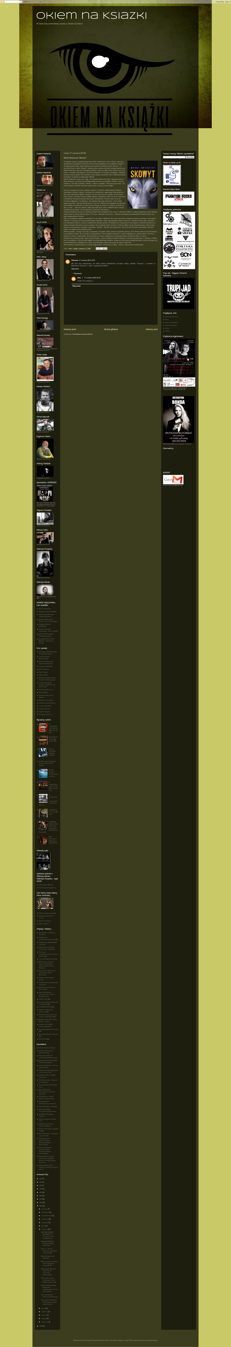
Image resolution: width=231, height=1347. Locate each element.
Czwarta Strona (171, 316)
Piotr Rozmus (44, 669)
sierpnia (44, 1222)
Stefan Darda (44, 711)
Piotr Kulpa (43, 672)
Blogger (154, 1340)
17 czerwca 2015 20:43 (92, 278)
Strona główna (111, 329)
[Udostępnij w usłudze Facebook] (104, 248)
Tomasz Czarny (45, 714)
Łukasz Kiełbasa (45, 666)
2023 (41, 1178)
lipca (43, 1226)
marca (44, 1315)
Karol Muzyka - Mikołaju (48, 1106)
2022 (41, 1182)
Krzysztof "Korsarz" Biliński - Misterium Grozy (46, 641)
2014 (40, 1326)
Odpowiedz (75, 269)
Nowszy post (70, 329)
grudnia (44, 1209)
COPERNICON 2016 (46, 1007)
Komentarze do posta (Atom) (83, 334)
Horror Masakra (171, 322)
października (46, 1215)
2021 (40, 1185)
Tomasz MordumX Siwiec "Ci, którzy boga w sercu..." (48, 1167)
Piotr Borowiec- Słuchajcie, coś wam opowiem (47, 1092)
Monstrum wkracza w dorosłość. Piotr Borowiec (47, 973)
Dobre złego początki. (47, 913)
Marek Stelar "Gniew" (47, 1048)
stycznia (45, 1322)
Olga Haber (43, 675)
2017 (40, 1199)
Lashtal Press (171, 325)
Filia (166, 319)
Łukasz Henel (44, 709)
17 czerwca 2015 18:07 (87, 260)
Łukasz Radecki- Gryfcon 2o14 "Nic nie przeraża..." (47, 685)
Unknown (74, 260)
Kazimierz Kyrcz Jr (46, 689)
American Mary (45, 921)
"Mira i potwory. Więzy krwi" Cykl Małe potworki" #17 (49, 1263)
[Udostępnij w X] (101, 248)
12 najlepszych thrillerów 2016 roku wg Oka (53, 728)
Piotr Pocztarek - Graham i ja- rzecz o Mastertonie (47, 994)
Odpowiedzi (78, 273)
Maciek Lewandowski (47, 703)
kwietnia (44, 1311)
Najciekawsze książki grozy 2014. (53, 739)
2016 (40, 1202)
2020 (41, 1189)
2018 (40, 1195)
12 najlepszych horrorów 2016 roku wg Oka (53, 786)
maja (43, 1308)
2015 (40, 1206)
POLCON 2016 (44, 1039)
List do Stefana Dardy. (48, 959)
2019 (40, 1192)
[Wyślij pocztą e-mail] (97, 248)
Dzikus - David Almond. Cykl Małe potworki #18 (49, 1251)
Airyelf (126, 1340)
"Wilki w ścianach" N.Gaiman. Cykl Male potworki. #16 (48, 1280)
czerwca (44, 1229)
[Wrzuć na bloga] (99, 248)
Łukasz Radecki (45, 706)
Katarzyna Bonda (46, 885)
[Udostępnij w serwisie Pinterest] (106, 248)
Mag (167, 328)
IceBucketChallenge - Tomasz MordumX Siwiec (47, 763)
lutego (44, 1318)
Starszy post (152, 329)
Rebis (167, 331)
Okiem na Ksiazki (91, 16)
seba (79, 278)
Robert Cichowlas (46, 700)
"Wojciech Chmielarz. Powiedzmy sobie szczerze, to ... (49, 1302)
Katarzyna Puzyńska (47, 887)
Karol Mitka (43, 692)
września (45, 1219)
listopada (45, 1212)
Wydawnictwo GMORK (48, 611)
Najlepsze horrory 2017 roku (53, 812)
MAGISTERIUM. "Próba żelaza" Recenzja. (47, 1243)
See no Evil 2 (44, 923)
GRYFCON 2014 (44, 999)
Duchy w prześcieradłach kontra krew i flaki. (48, 954)
